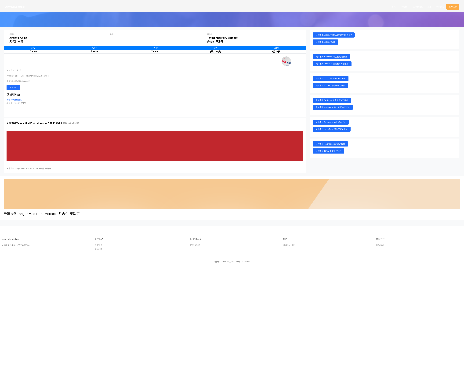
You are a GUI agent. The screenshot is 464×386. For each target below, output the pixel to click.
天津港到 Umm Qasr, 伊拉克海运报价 (332, 129)
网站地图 (98, 249)
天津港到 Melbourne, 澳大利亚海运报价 (333, 107)
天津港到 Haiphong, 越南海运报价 (330, 144)
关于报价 (98, 245)
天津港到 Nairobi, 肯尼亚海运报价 (330, 86)
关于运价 (404, 7)
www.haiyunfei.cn (15, 7)
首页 (394, 7)
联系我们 (440, 7)
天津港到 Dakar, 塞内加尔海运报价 (330, 78)
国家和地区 (418, 7)
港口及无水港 (289, 245)
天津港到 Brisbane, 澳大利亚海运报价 (332, 100)
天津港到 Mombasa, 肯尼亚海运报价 (331, 57)
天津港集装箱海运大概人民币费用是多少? (334, 35)
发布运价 (453, 7)
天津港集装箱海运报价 (325, 42)
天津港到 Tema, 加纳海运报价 (328, 151)
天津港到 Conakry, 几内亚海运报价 (331, 122)
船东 (429, 7)
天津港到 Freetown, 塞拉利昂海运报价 (332, 64)
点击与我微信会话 (14, 100)
